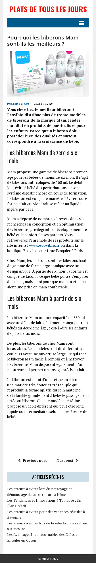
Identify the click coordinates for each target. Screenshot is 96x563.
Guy (27, 103)
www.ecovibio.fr (44, 245)
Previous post (35, 460)
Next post (64, 460)
